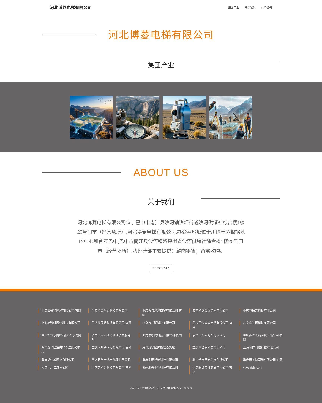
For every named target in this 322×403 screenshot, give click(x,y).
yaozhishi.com (252, 367)
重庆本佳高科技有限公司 (208, 347)
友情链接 (266, 7)
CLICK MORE (161, 268)
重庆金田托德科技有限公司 (160, 359)
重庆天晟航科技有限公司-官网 (111, 322)
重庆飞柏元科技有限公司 (259, 310)
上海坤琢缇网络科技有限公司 (60, 322)
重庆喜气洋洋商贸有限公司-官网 (162, 313)
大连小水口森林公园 (54, 367)
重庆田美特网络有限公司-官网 (61, 310)
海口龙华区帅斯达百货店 (158, 347)
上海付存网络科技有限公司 (261, 347)
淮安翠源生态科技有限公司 (109, 310)
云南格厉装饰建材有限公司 (210, 310)
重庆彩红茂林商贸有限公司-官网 (212, 370)
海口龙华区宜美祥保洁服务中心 (60, 349)
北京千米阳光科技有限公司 (210, 359)
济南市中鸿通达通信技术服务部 (111, 337)
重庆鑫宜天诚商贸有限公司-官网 (263, 337)
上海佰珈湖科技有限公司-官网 (162, 335)
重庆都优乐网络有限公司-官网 (61, 335)
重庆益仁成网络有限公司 (57, 359)
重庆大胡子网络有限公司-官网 (111, 347)
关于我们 (250, 7)
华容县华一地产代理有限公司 (111, 359)
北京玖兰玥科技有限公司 (158, 322)
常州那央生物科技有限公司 (160, 367)
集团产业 (233, 7)
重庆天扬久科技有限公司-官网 (111, 367)
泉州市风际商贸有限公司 (208, 335)
